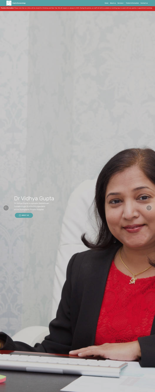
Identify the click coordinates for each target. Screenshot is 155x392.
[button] (6, 208)
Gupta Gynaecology (19, 3)
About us (113, 3)
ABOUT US (25, 215)
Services (120, 3)
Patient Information (132, 3)
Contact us (144, 3)
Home (106, 3)
